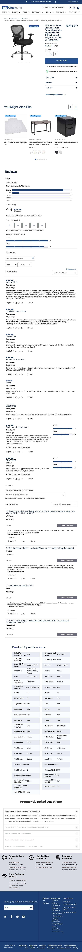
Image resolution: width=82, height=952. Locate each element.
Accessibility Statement (64, 948)
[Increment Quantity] (55, 54)
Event (25, 12)
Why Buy (49, 83)
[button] (22, 42)
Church (48, 12)
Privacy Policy (33, 945)
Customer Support (73, 1)
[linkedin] (23, 917)
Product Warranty (57, 932)
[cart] (78, 9)
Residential (73, 12)
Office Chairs (12, 18)
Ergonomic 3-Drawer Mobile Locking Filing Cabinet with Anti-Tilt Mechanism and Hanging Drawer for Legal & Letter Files (66, 142)
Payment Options (57, 913)
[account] (74, 8)
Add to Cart (61, 61)
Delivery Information (56, 904)
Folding (14, 12)
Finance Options (57, 916)
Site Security (22, 945)
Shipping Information (56, 920)
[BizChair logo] (12, 8)
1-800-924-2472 (59, 7)
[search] (70, 8)
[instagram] (17, 917)
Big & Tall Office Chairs (22, 18)
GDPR (26, 948)
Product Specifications (54, 95)
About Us (46, 903)
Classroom (60, 12)
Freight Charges (57, 924)
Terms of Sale (51, 948)
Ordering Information (56, 909)
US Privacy (42, 945)
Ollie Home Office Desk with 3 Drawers (40, 142)
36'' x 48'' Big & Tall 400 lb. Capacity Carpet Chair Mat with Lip (16, 142)
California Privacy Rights (55, 945)
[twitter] (5, 917)
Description (50, 77)
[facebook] (11, 917)
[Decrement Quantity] (47, 54)
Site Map (75, 948)
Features (49, 88)
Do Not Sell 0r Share (70, 945)
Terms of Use (41, 948)
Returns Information (56, 928)
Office (4, 12)
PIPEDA (33, 948)
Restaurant (36, 12)
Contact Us (67, 901)
